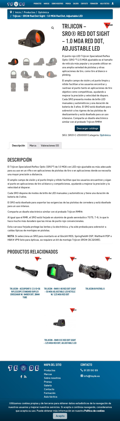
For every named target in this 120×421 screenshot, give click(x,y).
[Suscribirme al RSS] (25, 376)
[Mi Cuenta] (112, 3)
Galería (76, 3)
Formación (94, 3)
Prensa (68, 3)
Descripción (18, 145)
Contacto (84, 3)
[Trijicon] (108, 25)
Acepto (60, 415)
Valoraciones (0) (50, 145)
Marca (33, 145)
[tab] (18, 145)
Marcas (46, 3)
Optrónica (43, 12)
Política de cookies (94, 410)
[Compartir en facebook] (21, 376)
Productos (37, 3)
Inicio (18, 12)
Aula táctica (104, 3)
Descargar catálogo (87, 128)
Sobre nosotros (57, 3)
